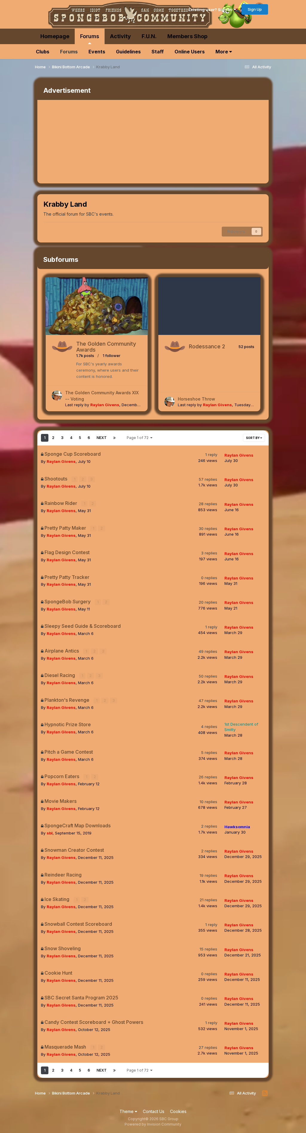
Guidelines (128, 52)
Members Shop (187, 36)
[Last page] (114, 438)
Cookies (178, 1111)
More (222, 52)
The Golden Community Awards (106, 347)
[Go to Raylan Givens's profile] (57, 395)
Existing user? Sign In (211, 9)
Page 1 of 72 (138, 437)
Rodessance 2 (207, 346)
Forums (89, 36)
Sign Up (255, 9)
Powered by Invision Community (153, 1124)
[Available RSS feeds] (265, 1093)
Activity (120, 36)
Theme (127, 1111)
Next (102, 437)
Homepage (54, 36)
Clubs (42, 52)
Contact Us (153, 1111)
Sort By (253, 438)
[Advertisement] (107, 141)
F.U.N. (149, 36)
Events (96, 52)
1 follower (111, 355)
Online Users (190, 52)
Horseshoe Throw (196, 398)
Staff (158, 52)
